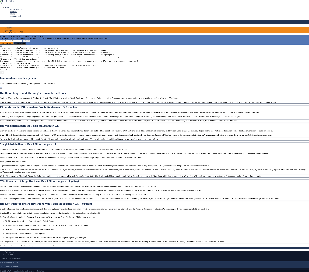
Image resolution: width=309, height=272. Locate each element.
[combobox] (11, 41)
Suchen (26, 41)
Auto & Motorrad (16, 9)
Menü (7, 7)
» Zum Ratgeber (19, 43)
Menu (2, 3)
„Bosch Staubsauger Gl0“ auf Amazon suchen (20, 100)
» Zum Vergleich (6, 43)
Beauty (12, 14)
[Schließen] (2, 72)
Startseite (8, 28)
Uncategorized (15, 16)
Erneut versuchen (10, 117)
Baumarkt (13, 12)
